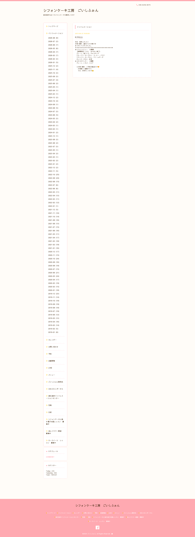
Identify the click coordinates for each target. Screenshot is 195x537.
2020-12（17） (54, 251)
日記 (50, 412)
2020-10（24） (54, 258)
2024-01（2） (53, 132)
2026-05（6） (53, 48)
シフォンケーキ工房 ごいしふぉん (70, 10)
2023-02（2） (53, 160)
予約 (50, 354)
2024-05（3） (53, 118)
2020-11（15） (54, 255)
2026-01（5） (53, 62)
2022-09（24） (54, 178)
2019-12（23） (54, 294)
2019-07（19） (54, 311)
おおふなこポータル (55, 389)
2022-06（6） (53, 188)
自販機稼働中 (50, 457)
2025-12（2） (53, 66)
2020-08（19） (54, 265)
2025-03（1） (53, 94)
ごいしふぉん (91, 534)
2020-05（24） (54, 276)
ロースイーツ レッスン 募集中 (54, 441)
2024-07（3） (53, 111)
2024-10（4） (53, 101)
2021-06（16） (54, 230)
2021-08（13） (54, 223)
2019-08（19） (54, 308)
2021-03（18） (54, 241)
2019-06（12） (54, 315)
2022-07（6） (53, 185)
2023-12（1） (53, 136)
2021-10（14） (54, 216)
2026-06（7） (53, 45)
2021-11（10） (54, 213)
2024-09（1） (53, 104)
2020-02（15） (54, 287)
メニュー (51, 375)
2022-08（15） (54, 181)
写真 (50, 405)
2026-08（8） (53, 38)
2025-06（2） (53, 83)
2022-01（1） (53, 206)
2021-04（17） (54, 237)
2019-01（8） (53, 332)
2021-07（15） (54, 227)
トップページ (53, 26)
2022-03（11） (54, 199)
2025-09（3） (53, 76)
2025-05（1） (53, 87)
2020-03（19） (54, 283)
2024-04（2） (53, 122)
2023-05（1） (53, 150)
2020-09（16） (54, 262)
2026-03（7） (53, 55)
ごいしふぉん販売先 (56, 382)
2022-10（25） (54, 174)
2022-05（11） (54, 192)
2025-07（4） (53, 80)
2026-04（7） (53, 52)
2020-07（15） (54, 269)
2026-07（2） (53, 41)
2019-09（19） (54, 304)
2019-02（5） (53, 329)
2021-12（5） (53, 209)
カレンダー (52, 340)
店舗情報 (51, 361)
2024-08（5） (53, 108)
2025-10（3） (53, 73)
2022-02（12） (54, 202)
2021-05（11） (54, 234)
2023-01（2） (53, 164)
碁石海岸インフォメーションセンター (54, 397)
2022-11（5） (53, 171)
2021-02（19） (54, 244)
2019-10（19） (54, 301)
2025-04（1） (53, 90)
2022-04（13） (54, 195)
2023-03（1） (53, 157)
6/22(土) (79, 37)
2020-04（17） (54, 280)
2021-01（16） (54, 248)
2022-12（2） (53, 167)
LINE (50, 368)
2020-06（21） (54, 272)
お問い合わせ (53, 347)
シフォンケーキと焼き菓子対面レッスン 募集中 (55, 421)
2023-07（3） (53, 146)
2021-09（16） (54, 220)
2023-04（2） (53, 153)
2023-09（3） (53, 139)
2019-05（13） (54, 318)
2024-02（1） (53, 129)
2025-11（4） (53, 69)
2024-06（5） (53, 115)
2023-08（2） (53, 143)
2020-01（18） (54, 290)
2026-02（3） (53, 59)
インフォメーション (55, 33)
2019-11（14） (54, 297)
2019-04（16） (54, 322)
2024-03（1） (53, 125)
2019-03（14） (54, 325)
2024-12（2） (53, 97)
